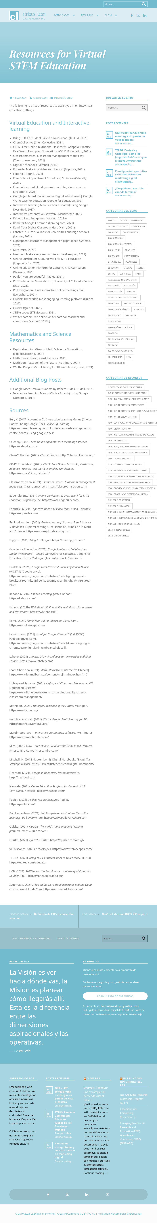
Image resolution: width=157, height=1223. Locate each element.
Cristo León (34, 14)
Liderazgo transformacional (123, 297)
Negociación (114, 321)
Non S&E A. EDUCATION (119, 500)
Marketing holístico (118, 309)
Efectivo (128, 268)
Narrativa (131, 315)
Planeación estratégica (120, 327)
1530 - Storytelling (117, 440)
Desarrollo (131, 262)
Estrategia (125, 274)
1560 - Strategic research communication (129, 482)
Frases (138, 274)
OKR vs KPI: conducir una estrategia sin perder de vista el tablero (130, 136)
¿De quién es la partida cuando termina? (129, 190)
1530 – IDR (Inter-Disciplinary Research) (127, 452)
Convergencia (131, 256)
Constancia (114, 256)
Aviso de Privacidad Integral (31, 938)
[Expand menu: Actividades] (74, 15)
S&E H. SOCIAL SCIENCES (119, 530)
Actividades (61, 15)
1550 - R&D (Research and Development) (127, 470)
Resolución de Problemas (121, 339)
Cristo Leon (40, 97)
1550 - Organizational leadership (125, 464)
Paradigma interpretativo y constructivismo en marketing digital (131, 174)
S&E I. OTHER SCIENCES (118, 535)
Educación (113, 268)
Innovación (130, 285)
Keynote (131, 291)
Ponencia (113, 333)
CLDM (108, 15)
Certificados (138, 226)
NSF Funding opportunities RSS (131, 1082)
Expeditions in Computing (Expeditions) (128, 1113)
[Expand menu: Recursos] (98, 15)
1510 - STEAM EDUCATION (119, 429)
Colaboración (130, 232)
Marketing (113, 303)
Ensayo (111, 274)
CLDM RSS (93, 1078)
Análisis (112, 220)
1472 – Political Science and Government (128, 399)
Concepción (114, 250)
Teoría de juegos (116, 363)
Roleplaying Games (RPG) (120, 351)
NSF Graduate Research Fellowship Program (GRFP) (133, 1099)
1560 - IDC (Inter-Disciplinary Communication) (131, 476)
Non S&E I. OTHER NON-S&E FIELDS (124, 524)
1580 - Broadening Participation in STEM (128, 494)
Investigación (115, 291)
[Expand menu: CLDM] (116, 15)
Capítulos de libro (117, 226)
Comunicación (115, 238)
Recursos (87, 15)
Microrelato (114, 315)
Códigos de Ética (67, 938)
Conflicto (130, 250)
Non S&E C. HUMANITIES (119, 506)
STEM (69, 97)
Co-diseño (113, 232)
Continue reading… (124, 143)
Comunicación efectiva (120, 244)
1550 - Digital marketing (120, 458)
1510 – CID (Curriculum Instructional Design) (131, 434)
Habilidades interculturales (123, 280)
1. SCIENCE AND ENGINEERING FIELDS (125, 387)
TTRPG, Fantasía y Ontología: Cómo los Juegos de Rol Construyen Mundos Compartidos (131, 155)
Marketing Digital (132, 303)
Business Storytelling (132, 220)
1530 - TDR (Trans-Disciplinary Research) (128, 446)
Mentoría (59, 97)
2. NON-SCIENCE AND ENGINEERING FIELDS (127, 393)
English (140, 268)
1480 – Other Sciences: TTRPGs (123, 417)
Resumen (112, 345)
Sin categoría (115, 357)
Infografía (113, 285)
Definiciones (114, 262)
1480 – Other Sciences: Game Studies (126, 405)
